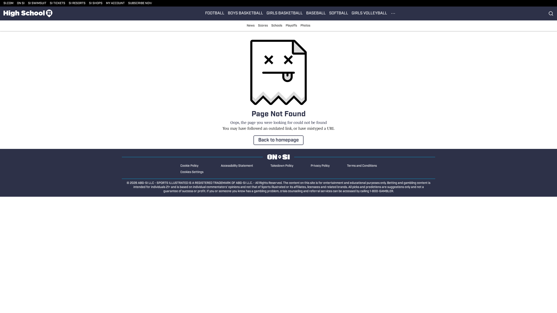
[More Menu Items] (393, 13)
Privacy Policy (320, 166)
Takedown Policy (281, 166)
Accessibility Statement (237, 166)
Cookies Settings (191, 172)
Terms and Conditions (362, 166)
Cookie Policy (189, 166)
